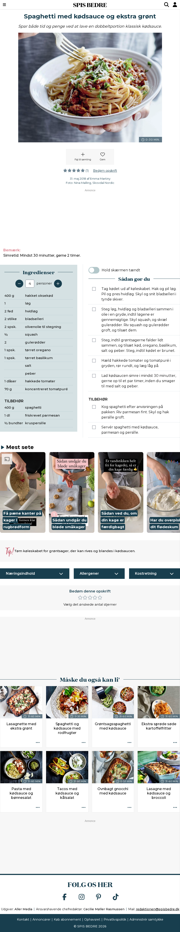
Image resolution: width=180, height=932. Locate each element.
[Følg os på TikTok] (116, 897)
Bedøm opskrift (105, 171)
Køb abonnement (67, 919)
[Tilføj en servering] (58, 284)
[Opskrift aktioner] (37, 742)
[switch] (93, 270)
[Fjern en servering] (19, 284)
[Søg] (167, 4)
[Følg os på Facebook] (64, 897)
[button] (22, 492)
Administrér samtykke (146, 919)
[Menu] (19, 4)
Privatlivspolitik (115, 919)
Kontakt (23, 919)
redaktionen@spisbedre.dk (157, 909)
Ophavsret (92, 919)
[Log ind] (175, 4)
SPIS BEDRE (90, 4)
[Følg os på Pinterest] (98, 897)
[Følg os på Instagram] (81, 897)
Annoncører (41, 919)
